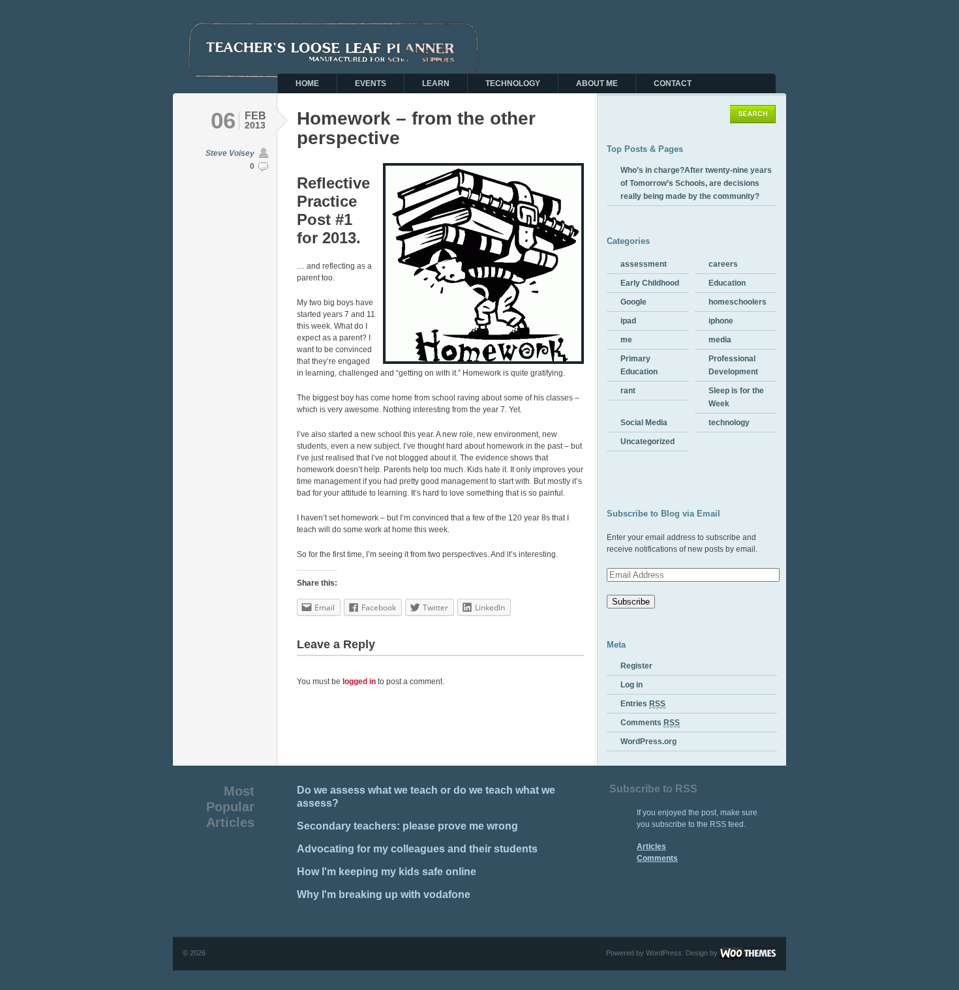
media (719, 339)
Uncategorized (647, 441)
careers (723, 264)
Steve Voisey (230, 153)
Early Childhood (649, 283)
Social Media (643, 422)
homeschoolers (737, 302)
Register (636, 665)
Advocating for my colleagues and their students (417, 848)
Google (633, 302)
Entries (642, 703)
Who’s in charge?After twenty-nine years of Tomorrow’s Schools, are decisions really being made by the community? (696, 183)
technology (729, 422)
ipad (628, 320)
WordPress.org (648, 741)
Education (727, 283)
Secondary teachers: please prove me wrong (407, 826)
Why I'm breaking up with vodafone (383, 894)
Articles (651, 846)
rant (627, 390)
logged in (359, 681)
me (626, 339)
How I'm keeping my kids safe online (386, 871)
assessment (643, 264)
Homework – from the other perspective (416, 128)
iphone (720, 320)
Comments (650, 722)
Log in (631, 684)
